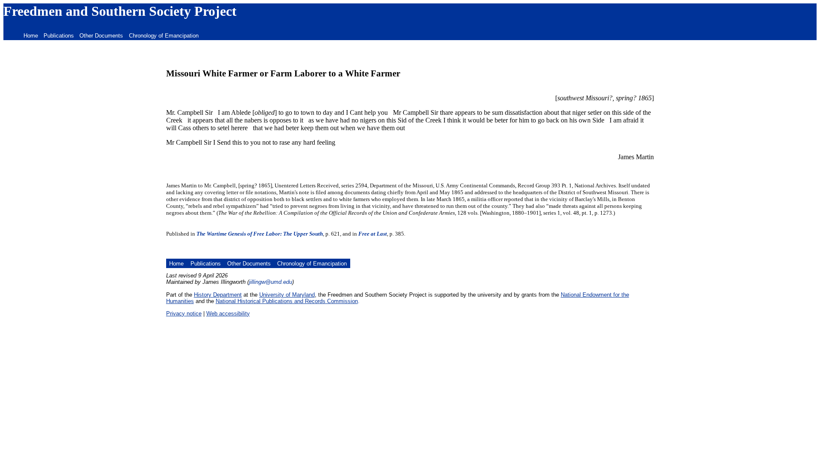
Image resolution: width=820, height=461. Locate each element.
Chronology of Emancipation (164, 35)
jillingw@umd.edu (270, 282)
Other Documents (101, 35)
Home (30, 35)
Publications (59, 35)
